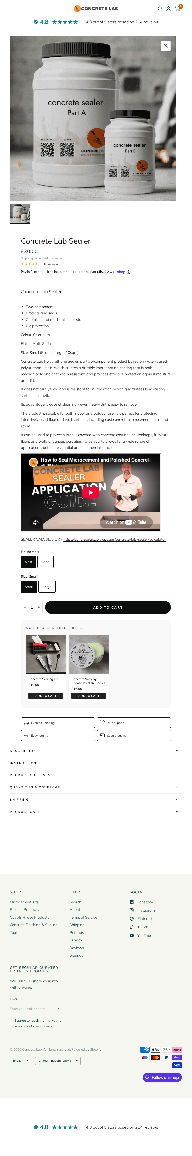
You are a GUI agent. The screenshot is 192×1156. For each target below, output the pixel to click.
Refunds (77, 932)
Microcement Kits (24, 902)
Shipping (27, 258)
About (75, 909)
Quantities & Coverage (35, 787)
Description (23, 751)
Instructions (24, 763)
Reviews (77, 947)
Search (76, 902)
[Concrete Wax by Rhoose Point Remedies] (89, 654)
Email (14, 999)
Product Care (25, 812)
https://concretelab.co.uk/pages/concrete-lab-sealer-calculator (115, 539)
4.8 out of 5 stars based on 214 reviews (122, 21)
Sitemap (77, 955)
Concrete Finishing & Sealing (34, 924)
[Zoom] (166, 46)
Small (29, 587)
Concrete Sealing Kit (43, 679)
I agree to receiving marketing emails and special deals (38, 1023)
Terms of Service (83, 917)
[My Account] (168, 9)
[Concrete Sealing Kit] (46, 654)
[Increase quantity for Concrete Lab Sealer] (38, 607)
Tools (14, 932)
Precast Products (24, 909)
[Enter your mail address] (57, 1008)
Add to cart (46, 696)
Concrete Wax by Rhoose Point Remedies (89, 681)
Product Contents (30, 775)
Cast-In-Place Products (29, 917)
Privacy (76, 940)
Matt (28, 562)
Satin (46, 562)
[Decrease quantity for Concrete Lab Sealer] (25, 607)
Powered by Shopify (87, 1049)
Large (47, 587)
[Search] (160, 9)
